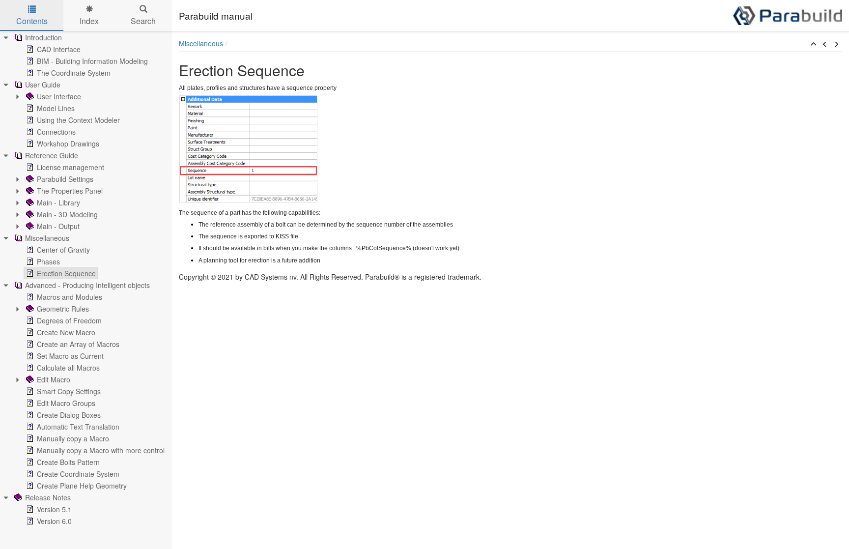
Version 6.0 (54, 521)
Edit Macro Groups (66, 403)
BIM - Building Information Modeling (92, 61)
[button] (814, 44)
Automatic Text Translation (78, 427)
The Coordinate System (74, 73)
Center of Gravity (63, 250)
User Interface (59, 96)
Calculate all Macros (68, 368)
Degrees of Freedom (69, 320)
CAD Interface (59, 49)
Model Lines (56, 108)
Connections (56, 132)
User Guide (42, 84)
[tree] (86, 279)
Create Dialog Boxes (69, 415)
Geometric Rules (63, 309)
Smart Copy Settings (69, 391)
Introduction (43, 37)
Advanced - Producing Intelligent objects (87, 285)
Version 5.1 (54, 509)
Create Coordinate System (78, 474)
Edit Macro (53, 379)
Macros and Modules (69, 297)
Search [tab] (143, 21)
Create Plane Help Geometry (82, 486)
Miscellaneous (47, 238)
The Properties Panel (70, 191)
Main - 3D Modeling (67, 214)
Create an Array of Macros (78, 344)
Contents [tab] (32, 21)
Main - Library (58, 202)
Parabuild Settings (65, 179)
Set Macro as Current (70, 356)
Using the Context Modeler (78, 120)
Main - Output (58, 226)
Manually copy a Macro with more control (101, 450)
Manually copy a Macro (73, 438)
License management (70, 167)
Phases (48, 261)
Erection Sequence (66, 273)
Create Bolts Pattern (68, 462)
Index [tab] (89, 21)
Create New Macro (66, 332)
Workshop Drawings (68, 143)
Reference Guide (51, 155)
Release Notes (48, 497)
